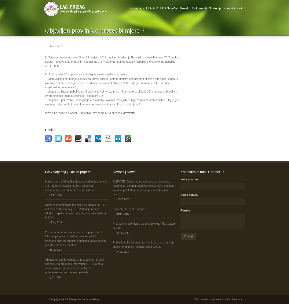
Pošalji (188, 236)
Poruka (185, 210)
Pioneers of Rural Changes (129, 209)
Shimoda (237, 299)
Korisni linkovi (233, 8)
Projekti (185, 8)
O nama (137, 8)
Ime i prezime (189, 179)
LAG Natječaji (169, 8)
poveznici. (129, 113)
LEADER (152, 8)
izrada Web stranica (219, 299)
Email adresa (189, 194)
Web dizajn (200, 299)
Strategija (215, 8)
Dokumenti (199, 8)
